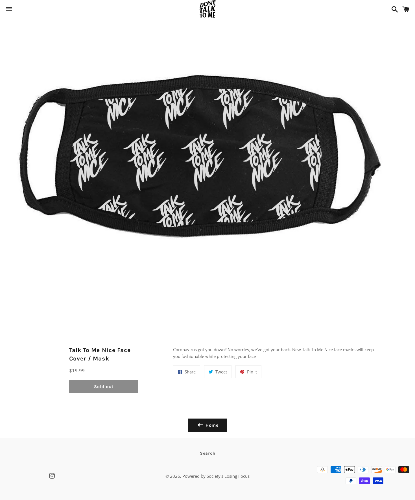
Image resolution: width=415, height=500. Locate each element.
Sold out (103, 386)
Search (207, 453)
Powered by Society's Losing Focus (216, 476)
